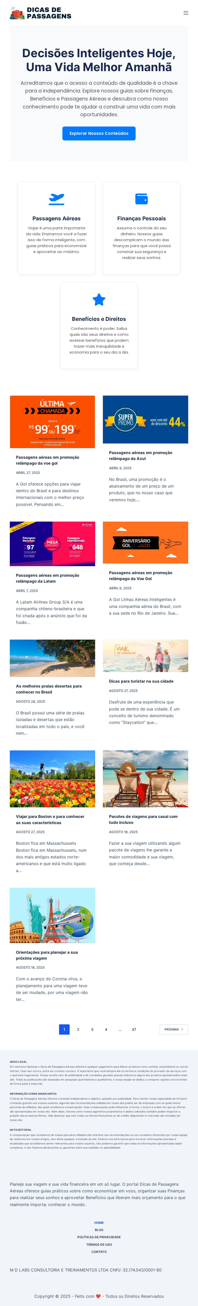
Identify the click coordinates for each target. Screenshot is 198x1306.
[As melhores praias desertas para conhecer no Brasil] (52, 658)
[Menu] (186, 13)
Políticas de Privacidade (99, 1237)
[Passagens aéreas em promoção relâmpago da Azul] (145, 419)
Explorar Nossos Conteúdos (99, 133)
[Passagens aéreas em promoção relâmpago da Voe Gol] (145, 543)
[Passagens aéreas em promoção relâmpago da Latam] (52, 544)
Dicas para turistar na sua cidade (141, 681)
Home (99, 1223)
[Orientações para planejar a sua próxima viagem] (52, 915)
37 (134, 1029)
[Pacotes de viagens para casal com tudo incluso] (145, 778)
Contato (99, 1252)
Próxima (171, 1029)
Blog (99, 1230)
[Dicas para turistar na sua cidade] (145, 656)
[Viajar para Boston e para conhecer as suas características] (52, 778)
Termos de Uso (99, 1244)
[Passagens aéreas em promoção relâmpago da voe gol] (52, 422)
